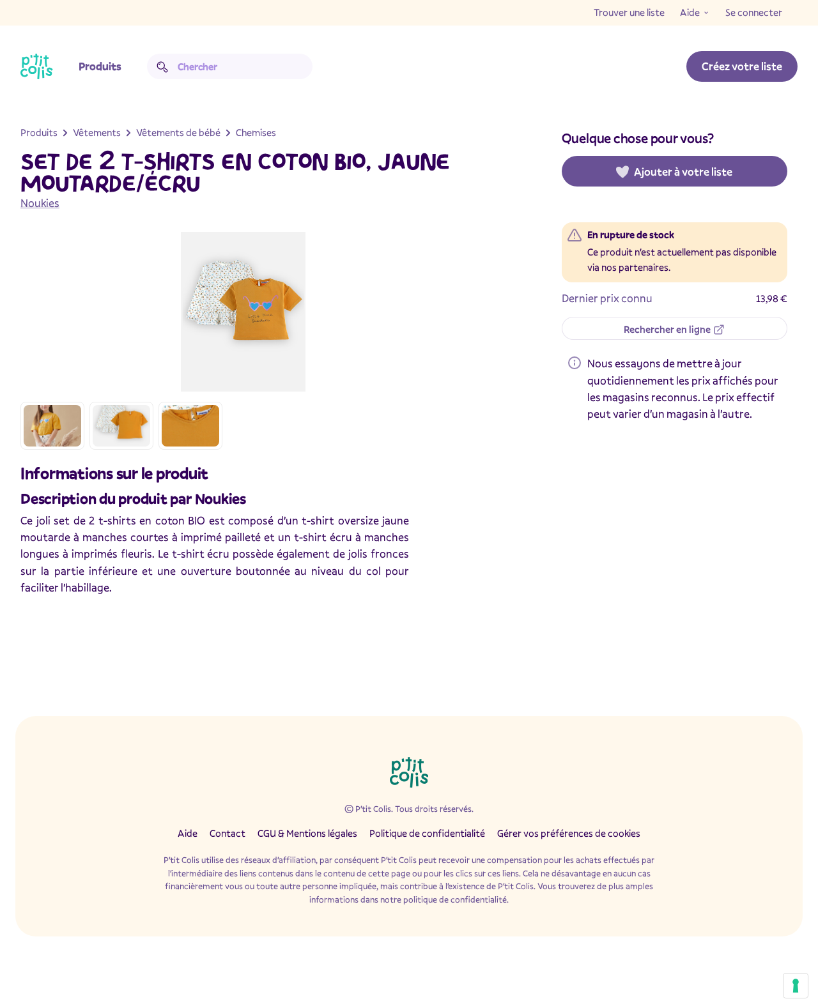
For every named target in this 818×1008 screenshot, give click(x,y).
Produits (100, 66)
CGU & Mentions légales (307, 833)
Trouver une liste (629, 12)
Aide (690, 12)
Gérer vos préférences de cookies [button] (568, 833)
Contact (227, 833)
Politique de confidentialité (427, 833)
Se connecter (753, 12)
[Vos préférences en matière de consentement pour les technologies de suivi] (795, 986)
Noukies (39, 202)
